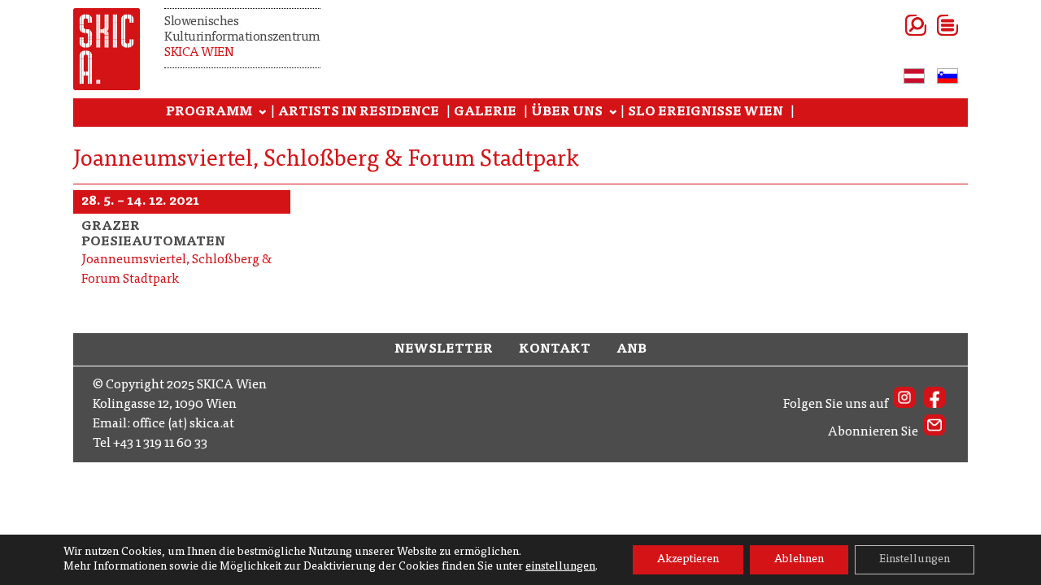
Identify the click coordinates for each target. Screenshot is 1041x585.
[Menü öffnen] (927, 25)
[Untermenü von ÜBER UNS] (613, 113)
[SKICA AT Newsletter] (934, 432)
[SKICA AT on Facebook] (934, 404)
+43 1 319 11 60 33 (160, 443)
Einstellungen (914, 560)
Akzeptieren (688, 560)
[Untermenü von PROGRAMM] (263, 113)
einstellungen (560, 567)
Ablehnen (799, 560)
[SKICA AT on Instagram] (904, 404)
